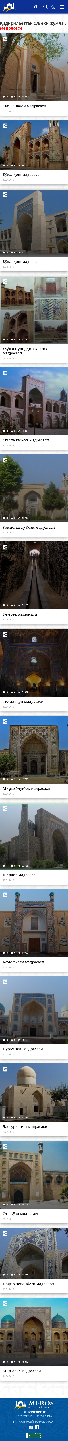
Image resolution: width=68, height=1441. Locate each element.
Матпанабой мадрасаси (24, 106)
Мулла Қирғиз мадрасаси (26, 440)
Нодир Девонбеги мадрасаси (29, 1284)
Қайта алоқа (44, 1416)
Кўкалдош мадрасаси (22, 174)
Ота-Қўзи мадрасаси (21, 1214)
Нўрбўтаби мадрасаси (23, 1049)
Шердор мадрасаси (20, 875)
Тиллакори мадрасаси (23, 701)
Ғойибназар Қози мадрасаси (29, 527)
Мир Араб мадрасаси (22, 1371)
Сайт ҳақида (24, 1416)
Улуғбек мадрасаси (20, 614)
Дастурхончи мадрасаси (25, 1126)
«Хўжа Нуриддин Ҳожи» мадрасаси (25, 351)
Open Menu (62, 7)
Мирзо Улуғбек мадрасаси (26, 788)
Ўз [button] (36, 7)
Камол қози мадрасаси (23, 962)
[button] (54, 6)
